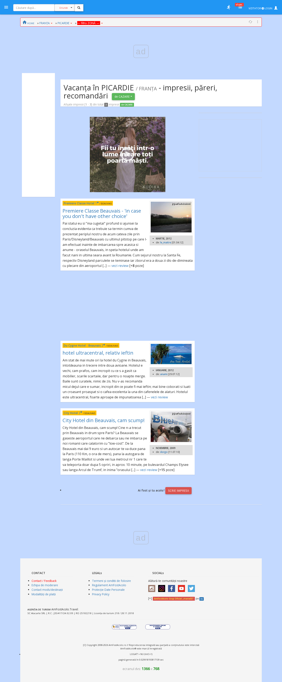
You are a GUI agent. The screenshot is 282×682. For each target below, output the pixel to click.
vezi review (119, 265)
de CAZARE (122, 96)
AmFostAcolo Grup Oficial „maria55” (173, 598)
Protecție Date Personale (108, 590)
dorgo (164, 452)
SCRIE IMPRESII (178, 491)
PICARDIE (63, 23)
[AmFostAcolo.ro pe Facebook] (172, 587)
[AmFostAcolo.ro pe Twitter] (192, 587)
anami (163, 374)
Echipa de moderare (45, 585)
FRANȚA (44, 23)
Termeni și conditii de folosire (111, 581)
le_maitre (165, 242)
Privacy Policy (100, 594)
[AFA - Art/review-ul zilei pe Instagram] (152, 587)
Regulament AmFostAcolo (109, 585)
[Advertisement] (38, 135)
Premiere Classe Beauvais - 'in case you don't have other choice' (102, 213)
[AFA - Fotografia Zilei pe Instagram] (162, 587)
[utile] (228, 7)
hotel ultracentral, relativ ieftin (98, 352)
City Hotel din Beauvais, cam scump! (104, 420)
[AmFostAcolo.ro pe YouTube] (182, 587)
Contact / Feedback (44, 581)
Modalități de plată (44, 594)
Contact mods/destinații (47, 590)
